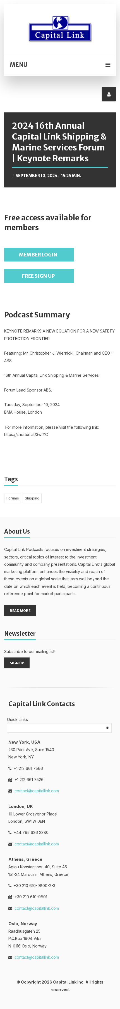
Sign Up (17, 663)
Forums (12, 498)
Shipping (32, 498)
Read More (20, 611)
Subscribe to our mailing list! (29, 651)
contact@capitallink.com (37, 790)
